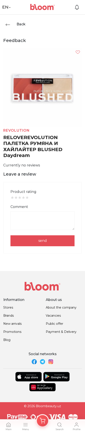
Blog (6, 340)
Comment (19, 207)
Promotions (12, 332)
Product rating (23, 192)
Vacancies (53, 316)
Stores (8, 307)
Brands (8, 316)
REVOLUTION (16, 130)
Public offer (54, 324)
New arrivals (12, 324)
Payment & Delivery (61, 332)
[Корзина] (42, 421)
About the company (61, 307)
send (42, 241)
